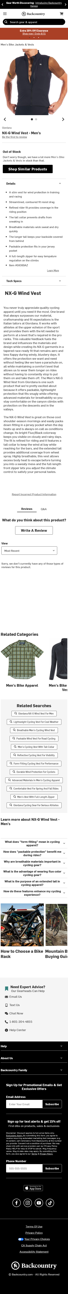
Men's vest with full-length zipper (36, 797)
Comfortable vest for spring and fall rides (36, 788)
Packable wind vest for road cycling (35, 738)
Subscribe (52, 1104)
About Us (7, 1058)
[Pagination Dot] (29, 37)
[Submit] (6, 21)
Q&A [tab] (44, 509)
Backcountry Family (14, 1070)
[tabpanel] (34, 546)
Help (4, 1046)
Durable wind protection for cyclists (36, 772)
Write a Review (34, 530)
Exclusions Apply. (14, 1135)
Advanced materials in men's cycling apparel (36, 780)
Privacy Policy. (46, 1153)
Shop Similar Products (27, 169)
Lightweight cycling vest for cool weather (36, 722)
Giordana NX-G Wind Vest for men (36, 713)
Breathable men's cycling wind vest (36, 730)
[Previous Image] (5, 119)
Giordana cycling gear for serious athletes (36, 805)
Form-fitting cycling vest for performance (36, 763)
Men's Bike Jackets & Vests (17, 44)
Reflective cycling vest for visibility (36, 755)
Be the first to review (14, 136)
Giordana (7, 127)
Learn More (53, 270)
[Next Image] (63, 119)
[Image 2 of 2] (36, 119)
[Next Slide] (65, 4)
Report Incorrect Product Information (34, 494)
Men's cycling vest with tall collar (36, 747)
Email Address (16, 1096)
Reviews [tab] (26, 509)
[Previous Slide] (2, 4)
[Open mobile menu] (5, 14)
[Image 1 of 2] (32, 119)
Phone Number (16, 1161)
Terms (34, 1153)
